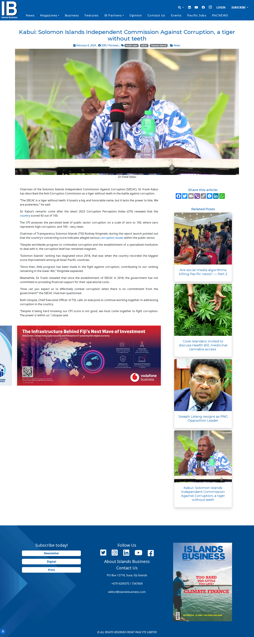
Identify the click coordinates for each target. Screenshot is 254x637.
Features (91, 15)
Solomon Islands (158, 45)
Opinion (135, 15)
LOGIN (220, 7)
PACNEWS (220, 15)
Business (72, 15)
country (25, 215)
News (30, 15)
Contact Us (156, 15)
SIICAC (144, 45)
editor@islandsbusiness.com (127, 592)
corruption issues (111, 238)
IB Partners (113, 15)
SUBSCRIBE (238, 7)
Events (176, 15)
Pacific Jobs (196, 15)
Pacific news (131, 45)
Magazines (48, 15)
